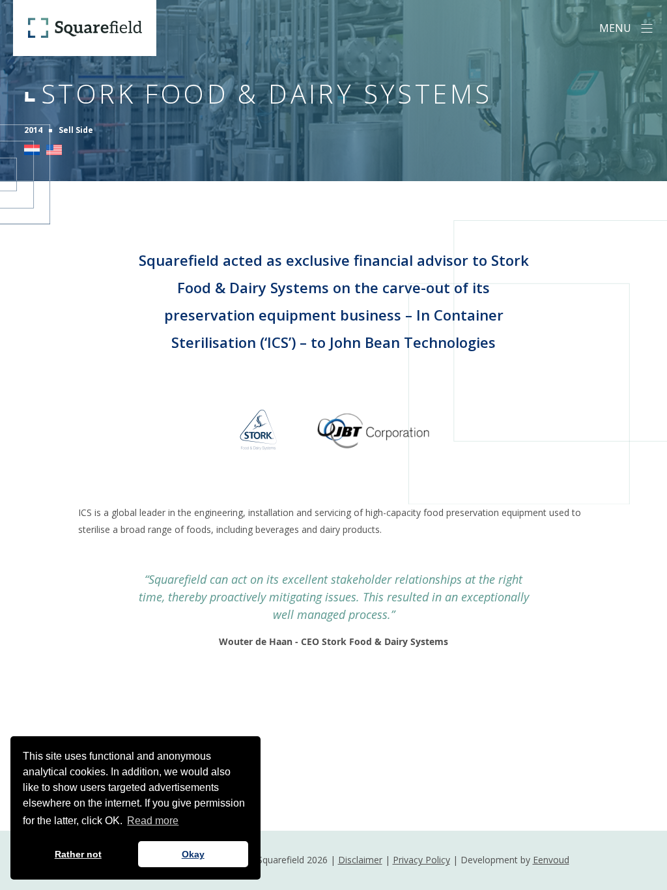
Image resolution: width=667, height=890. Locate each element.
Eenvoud (551, 860)
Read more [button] (152, 820)
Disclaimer (360, 860)
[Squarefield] (84, 28)
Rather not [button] (78, 854)
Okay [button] (193, 854)
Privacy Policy (421, 860)
